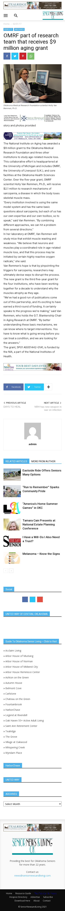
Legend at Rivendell (16, 715)
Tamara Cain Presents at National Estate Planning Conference (39, 524)
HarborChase (12, 709)
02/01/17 (17, 23)
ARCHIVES (19, 29)
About (36, 900)
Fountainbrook (13, 704)
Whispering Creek (15, 747)
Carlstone (10, 693)
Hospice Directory (18, 897)
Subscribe (48, 897)
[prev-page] (5, 571)
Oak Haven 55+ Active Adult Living (24, 720)
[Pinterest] (22, 56)
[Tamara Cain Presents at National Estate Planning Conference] (12, 524)
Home (6, 23)
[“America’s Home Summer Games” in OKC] (12, 508)
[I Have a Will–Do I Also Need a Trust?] (12, 541)
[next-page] (11, 571)
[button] (5, 15)
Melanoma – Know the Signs (41, 553)
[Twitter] (14, 56)
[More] (48, 386)
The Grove (11, 736)
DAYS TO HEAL (12, 406)
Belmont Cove (13, 688)
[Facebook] (6, 56)
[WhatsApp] (30, 56)
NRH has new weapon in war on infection (48, 408)
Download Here (22, 900)
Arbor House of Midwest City (21, 666)
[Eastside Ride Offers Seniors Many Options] (12, 474)
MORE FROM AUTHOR (43, 461)
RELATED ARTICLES (16, 461)
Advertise (35, 897)
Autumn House (13, 682)
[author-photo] (32, 439)
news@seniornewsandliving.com (32, 875)
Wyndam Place (13, 752)
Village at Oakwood (16, 742)
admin (33, 444)
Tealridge (10, 731)
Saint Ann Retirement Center (21, 726)
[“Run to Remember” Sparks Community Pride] (12, 491)
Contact (46, 900)
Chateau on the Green (17, 699)
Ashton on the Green (17, 677)
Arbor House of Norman (19, 661)
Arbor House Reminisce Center (22, 672)
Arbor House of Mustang (19, 656)
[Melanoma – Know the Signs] (12, 558)
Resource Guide (23, 893)
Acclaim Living (13, 650)
